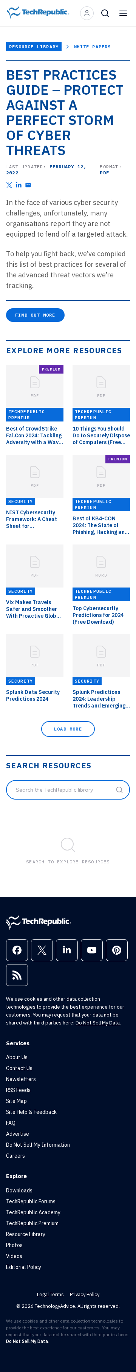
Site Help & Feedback (31, 1112)
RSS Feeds (18, 1090)
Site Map (16, 1101)
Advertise (17, 1134)
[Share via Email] (28, 185)
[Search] (105, 13)
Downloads (19, 1190)
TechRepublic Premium (32, 1223)
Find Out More (35, 315)
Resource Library (34, 46)
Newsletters (21, 1079)
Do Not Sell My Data (98, 1023)
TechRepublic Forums (31, 1201)
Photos (14, 1245)
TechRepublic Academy (33, 1212)
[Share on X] (9, 185)
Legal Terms (50, 1294)
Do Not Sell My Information (38, 1144)
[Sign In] (87, 13)
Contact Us (19, 1068)
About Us (17, 1057)
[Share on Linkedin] (18, 185)
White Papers (92, 46)
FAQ (10, 1123)
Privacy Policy (84, 1294)
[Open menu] (123, 13)
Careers (15, 1155)
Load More (68, 729)
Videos (14, 1256)
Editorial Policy (23, 1267)
